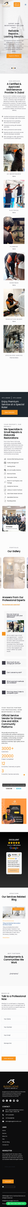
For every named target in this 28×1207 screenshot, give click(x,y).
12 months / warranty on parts (11, 767)
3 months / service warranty (10, 774)
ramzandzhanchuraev (8, 920)
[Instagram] (10, 1101)
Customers (5, 752)
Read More (6, 937)
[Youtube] (14, 1101)
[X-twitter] (7, 1101)
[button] (13, 68)
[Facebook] (3, 1101)
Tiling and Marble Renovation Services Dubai (11, 923)
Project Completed (7, 759)
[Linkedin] (17, 1101)
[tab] (15, 616)
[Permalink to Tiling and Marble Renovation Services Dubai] (14, 912)
